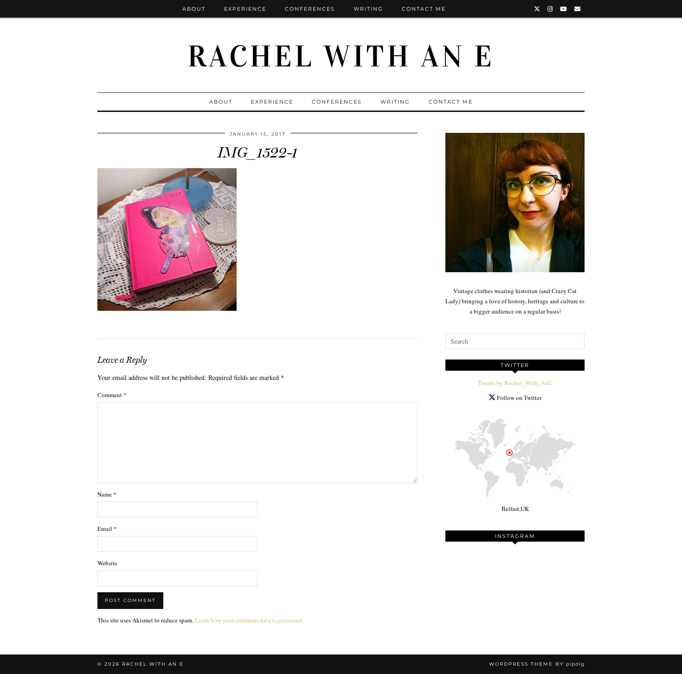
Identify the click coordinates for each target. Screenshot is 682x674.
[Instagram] (550, 9)
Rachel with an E (341, 57)
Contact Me (424, 9)
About (194, 9)
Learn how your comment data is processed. (249, 620)
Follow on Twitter (518, 397)
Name (106, 494)
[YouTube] (564, 9)
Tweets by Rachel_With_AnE (515, 383)
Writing (368, 9)
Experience (245, 9)
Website (107, 563)
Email (107, 528)
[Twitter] (537, 9)
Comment (112, 395)
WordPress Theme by (537, 664)
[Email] (577, 9)
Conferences (310, 9)
